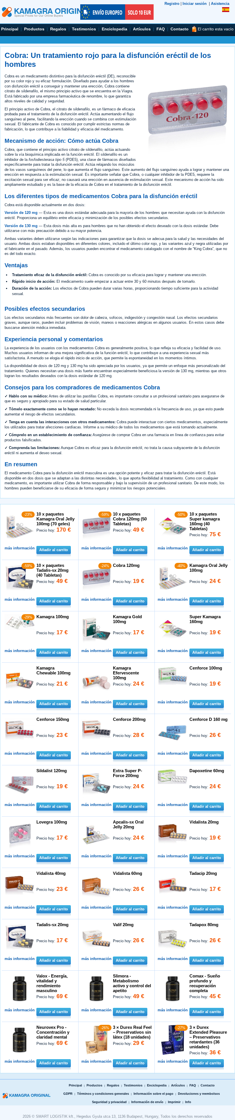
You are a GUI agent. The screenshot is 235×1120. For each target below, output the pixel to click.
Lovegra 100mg (51, 821)
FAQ (160, 29)
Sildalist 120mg (51, 770)
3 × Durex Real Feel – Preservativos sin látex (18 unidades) (132, 1032)
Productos (34, 29)
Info (188, 1102)
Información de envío (147, 1102)
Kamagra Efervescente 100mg (126, 673)
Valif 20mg (123, 924)
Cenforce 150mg (52, 719)
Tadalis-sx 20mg (52, 924)
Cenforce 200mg (129, 719)
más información (20, 548)
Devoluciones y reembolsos (199, 1093)
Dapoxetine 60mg (206, 770)
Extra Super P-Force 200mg (127, 773)
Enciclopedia (114, 29)
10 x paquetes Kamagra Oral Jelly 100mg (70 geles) (55, 519)
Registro (171, 3)
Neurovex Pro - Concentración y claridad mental (52, 1032)
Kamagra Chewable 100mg (53, 670)
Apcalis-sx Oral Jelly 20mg (128, 824)
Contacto (180, 29)
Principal (9, 29)
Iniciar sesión (195, 3)
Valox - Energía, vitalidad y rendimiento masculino (52, 983)
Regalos (58, 29)
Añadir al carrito (53, 550)
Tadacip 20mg (203, 873)
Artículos (142, 29)
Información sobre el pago (153, 1093)
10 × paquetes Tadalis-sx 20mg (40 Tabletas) (52, 570)
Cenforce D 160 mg (208, 719)
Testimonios (84, 29)
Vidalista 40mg (51, 873)
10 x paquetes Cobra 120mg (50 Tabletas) (130, 519)
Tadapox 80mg (203, 924)
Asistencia (220, 3)
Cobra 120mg (126, 565)
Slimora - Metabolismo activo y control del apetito (132, 983)
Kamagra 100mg (52, 616)
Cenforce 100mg (205, 668)
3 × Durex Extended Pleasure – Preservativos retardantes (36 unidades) (208, 1037)
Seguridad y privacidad (109, 1102)
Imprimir (174, 1102)
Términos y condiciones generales (103, 1093)
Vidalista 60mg (127, 873)
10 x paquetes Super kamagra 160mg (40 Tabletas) (204, 521)
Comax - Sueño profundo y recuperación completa (204, 983)
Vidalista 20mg (204, 821)
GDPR (68, 1093)
